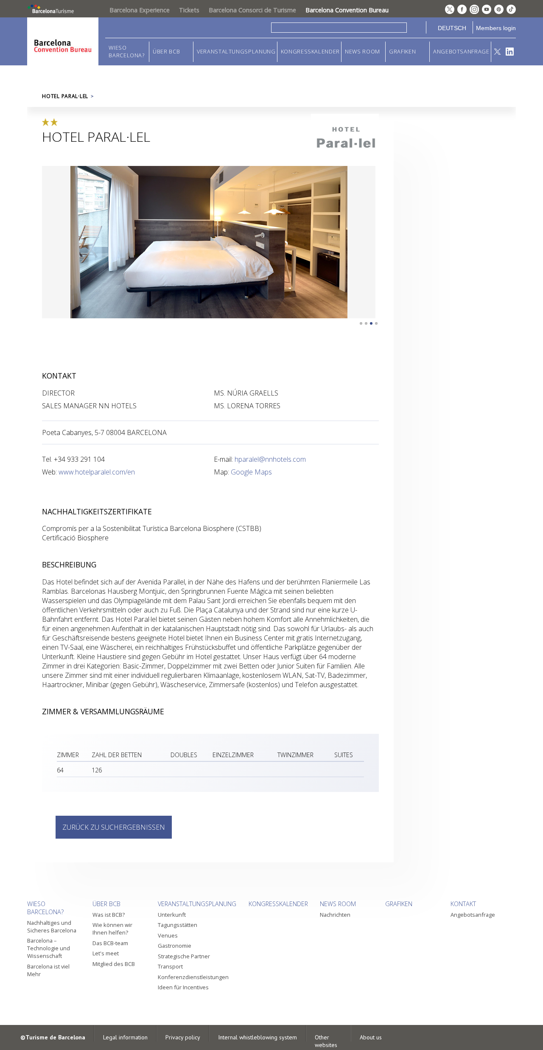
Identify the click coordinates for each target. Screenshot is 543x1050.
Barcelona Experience (139, 10)
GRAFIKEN (402, 51)
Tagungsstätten (177, 925)
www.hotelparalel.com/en (97, 472)
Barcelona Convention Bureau (347, 10)
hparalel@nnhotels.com (270, 459)
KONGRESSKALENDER (310, 51)
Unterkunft (172, 914)
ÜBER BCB (166, 51)
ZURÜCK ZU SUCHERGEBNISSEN (113, 827)
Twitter (497, 52)
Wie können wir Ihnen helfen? (112, 928)
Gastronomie (174, 945)
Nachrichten (335, 914)
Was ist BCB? (108, 914)
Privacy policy (182, 1037)
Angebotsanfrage (461, 51)
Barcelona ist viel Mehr (48, 970)
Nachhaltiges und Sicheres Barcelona (51, 926)
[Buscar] (416, 27)
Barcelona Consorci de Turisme (252, 10)
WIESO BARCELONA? (126, 51)
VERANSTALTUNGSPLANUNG (236, 51)
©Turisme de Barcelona (52, 1037)
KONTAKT (463, 904)
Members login (496, 28)
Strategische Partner (184, 956)
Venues (168, 935)
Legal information (125, 1037)
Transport (170, 966)
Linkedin (510, 52)
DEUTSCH (452, 28)
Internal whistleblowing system (257, 1037)
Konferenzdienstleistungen (193, 977)
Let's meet (105, 953)
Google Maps (251, 472)
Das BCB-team (110, 943)
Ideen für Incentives (183, 987)
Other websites (326, 1041)
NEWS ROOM (362, 51)
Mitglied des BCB (113, 964)
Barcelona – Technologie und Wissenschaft (48, 948)
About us (371, 1037)
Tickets (189, 10)
